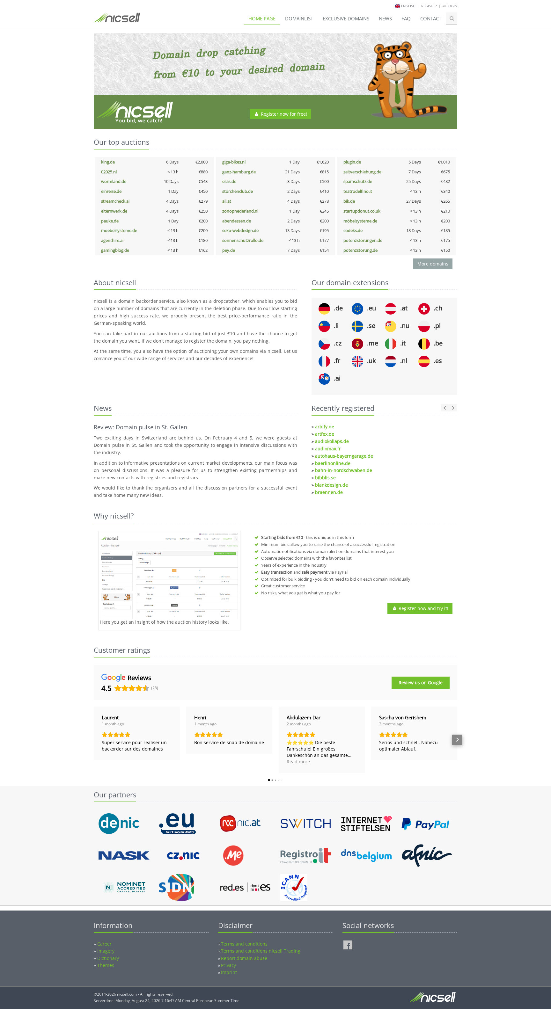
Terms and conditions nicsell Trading (260, 951)
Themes (105, 965)
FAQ (406, 18)
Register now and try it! (422, 608)
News (385, 18)
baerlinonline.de (332, 463)
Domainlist (299, 18)
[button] (94, 740)
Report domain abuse (244, 958)
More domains (432, 264)
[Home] (117, 20)
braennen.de (329, 492)
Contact (430, 18)
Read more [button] (298, 762)
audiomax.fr (328, 449)
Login (451, 6)
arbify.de (324, 427)
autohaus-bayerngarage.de (344, 456)
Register (429, 6)
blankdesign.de (331, 485)
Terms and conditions (244, 944)
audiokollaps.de (332, 441)
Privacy (228, 965)
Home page (262, 18)
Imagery (105, 951)
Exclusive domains (346, 18)
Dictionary (108, 958)
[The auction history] (169, 576)
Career (104, 944)
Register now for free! (283, 114)
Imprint (229, 972)
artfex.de (324, 434)
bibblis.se (325, 478)
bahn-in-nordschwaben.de (343, 470)
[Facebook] (347, 944)
